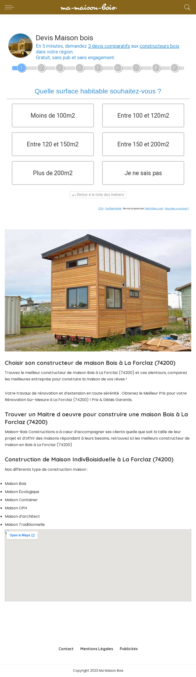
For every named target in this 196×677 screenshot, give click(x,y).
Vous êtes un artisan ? (177, 208)
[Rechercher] (186, 7)
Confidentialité (113, 208)
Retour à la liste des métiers (100, 194)
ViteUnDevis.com (154, 208)
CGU (100, 208)
